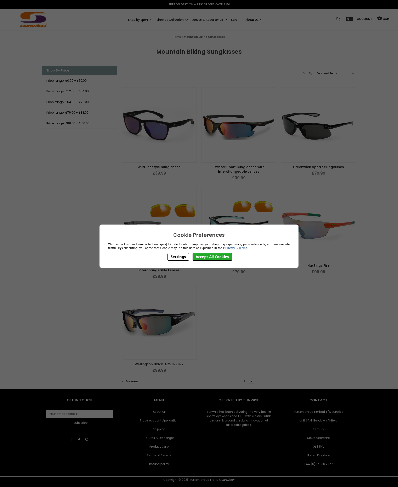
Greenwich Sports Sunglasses (318, 167)
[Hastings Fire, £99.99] (318, 223)
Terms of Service (159, 455)
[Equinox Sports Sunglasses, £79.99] (238, 223)
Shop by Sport (138, 19)
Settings (178, 256)
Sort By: (308, 73)
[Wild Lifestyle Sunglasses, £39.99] (159, 124)
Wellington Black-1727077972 (159, 364)
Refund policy (159, 464)
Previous (131, 381)
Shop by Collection (170, 19)
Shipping (159, 429)
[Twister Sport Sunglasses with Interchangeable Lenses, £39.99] (238, 124)
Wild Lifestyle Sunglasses (159, 167)
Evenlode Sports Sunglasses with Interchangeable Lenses (159, 267)
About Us (251, 19)
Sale (234, 19)
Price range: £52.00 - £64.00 (67, 91)
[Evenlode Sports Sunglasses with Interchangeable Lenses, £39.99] (159, 223)
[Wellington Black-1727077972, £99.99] (159, 322)
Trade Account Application (159, 420)
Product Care (159, 446)
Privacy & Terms (236, 248)
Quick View (159, 158)
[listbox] (335, 73)
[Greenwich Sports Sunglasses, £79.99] (318, 124)
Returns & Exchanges (159, 438)
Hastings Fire (318, 265)
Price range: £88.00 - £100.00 (68, 123)
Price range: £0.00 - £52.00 (66, 80)
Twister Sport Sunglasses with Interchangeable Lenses (239, 169)
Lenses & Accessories (207, 19)
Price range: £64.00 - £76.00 (67, 102)
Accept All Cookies (212, 256)
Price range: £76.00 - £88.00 (67, 112)
